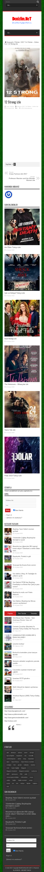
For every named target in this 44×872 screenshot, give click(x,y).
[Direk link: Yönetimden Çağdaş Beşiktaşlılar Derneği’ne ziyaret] (7, 543)
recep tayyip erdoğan (13, 777)
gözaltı (20, 765)
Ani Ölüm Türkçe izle (12, 247)
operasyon (15, 774)
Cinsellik (31, 755)
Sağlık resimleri (22, 780)
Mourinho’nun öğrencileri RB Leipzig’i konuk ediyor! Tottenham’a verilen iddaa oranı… (26, 548)
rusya (31, 777)
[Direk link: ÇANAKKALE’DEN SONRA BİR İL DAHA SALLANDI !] (7, 641)
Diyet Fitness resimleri (27, 762)
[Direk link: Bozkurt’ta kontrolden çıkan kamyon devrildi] (7, 658)
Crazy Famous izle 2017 (18, 173)
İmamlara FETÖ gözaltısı (21, 678)
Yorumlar (34, 613)
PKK (21, 774)
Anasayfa (10, 42)
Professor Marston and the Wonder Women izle (22, 178)
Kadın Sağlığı (15, 768)
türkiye (22, 783)
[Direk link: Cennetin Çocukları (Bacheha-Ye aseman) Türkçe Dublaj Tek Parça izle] (7, 632)
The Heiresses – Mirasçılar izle (16, 384)
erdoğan (9, 765)
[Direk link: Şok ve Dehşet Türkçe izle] (22, 290)
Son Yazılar (22, 613)
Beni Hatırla (19, 510)
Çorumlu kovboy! (18, 644)
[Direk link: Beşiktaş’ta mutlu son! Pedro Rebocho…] (7, 598)
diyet (8, 762)
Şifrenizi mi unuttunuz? (14, 518)
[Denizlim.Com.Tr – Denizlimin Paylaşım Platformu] (22, 23)
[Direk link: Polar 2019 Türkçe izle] (22, 473)
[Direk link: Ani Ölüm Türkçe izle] (22, 244)
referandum (24, 777)
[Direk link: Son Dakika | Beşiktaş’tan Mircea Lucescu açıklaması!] (7, 606)
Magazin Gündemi (12, 771)
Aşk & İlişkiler (10, 755)
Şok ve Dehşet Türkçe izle (14, 293)
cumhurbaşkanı (11, 758)
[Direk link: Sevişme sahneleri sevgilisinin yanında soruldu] (7, 667)
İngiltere (35, 783)
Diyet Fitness (15, 762)
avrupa (32, 752)
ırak (8, 786)
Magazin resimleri (24, 771)
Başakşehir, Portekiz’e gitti (22, 556)
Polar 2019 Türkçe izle (13, 476)
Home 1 (18, 724)
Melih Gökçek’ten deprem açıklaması (25, 687)
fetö (14, 765)
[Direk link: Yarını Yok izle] (22, 427)
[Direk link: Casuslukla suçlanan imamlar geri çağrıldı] (7, 675)
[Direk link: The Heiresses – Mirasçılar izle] (22, 381)
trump (8, 783)
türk (17, 783)
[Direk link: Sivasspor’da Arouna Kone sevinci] (7, 571)
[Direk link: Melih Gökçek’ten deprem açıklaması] (7, 693)
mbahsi (12, 106)
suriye (31, 780)
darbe (19, 758)
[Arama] (38, 2)
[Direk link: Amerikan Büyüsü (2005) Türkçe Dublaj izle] (7, 701)
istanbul (33, 765)
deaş (24, 758)
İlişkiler (29, 783)
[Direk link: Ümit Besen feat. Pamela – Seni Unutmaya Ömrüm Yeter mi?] (7, 623)
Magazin (23, 768)
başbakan (19, 755)
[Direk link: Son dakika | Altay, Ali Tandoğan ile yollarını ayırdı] (7, 579)
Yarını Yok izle (9, 430)
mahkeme (34, 771)
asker (25, 752)
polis (26, 774)
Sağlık (14, 780)
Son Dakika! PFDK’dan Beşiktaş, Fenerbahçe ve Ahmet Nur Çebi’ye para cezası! (26, 584)
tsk (13, 783)
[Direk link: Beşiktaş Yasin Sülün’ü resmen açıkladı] (7, 535)
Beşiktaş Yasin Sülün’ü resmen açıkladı (21, 798)
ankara (20, 752)
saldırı (8, 780)
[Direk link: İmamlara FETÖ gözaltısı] (7, 684)
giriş (21, 491)
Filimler (17, 42)
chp (25, 755)
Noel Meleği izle (10, 339)
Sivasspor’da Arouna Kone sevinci (24, 565)
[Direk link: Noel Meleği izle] (22, 336)
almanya (13, 752)
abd (8, 752)
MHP (8, 774)
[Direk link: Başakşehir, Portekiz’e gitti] (7, 562)
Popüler (10, 613)
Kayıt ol (9, 515)
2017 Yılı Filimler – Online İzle (30, 106)
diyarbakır (31, 758)
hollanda (26, 765)
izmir (8, 768)
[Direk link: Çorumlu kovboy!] (7, 649)
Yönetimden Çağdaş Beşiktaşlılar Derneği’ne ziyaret (18, 805)
